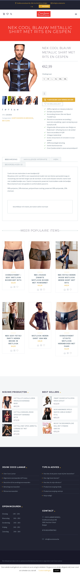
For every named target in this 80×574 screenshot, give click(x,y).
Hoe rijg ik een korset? (51, 478)
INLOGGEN (45, 6)
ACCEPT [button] (56, 570)
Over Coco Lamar (10, 474)
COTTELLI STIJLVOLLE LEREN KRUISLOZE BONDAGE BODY (24, 400)
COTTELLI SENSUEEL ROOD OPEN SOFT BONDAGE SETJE (23, 414)
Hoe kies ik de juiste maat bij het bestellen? (59, 474)
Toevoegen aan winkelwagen (60, 100)
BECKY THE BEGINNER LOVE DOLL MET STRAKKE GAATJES (64, 426)
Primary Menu (76, 14)
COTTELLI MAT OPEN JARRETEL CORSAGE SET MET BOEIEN (25, 428)
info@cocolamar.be (59, 3)
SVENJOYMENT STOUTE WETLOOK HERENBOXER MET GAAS (66, 341)
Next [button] (39, 100)
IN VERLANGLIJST (54, 104)
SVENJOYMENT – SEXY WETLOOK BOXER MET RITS (13, 277)
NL (32, 7)
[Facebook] (2, 109)
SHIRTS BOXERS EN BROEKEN (22, 118)
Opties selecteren (11, 287)
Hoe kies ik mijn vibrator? (53, 482)
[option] (20, 67)
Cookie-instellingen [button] (45, 570)
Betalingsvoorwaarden (12, 487)
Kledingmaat (47, 74)
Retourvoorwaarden (11, 491)
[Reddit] (17, 109)
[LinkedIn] (14, 109)
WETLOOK (6, 121)
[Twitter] (5, 109)
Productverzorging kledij (52, 487)
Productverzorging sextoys (53, 491)
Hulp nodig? (48, 495)
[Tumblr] (11, 109)
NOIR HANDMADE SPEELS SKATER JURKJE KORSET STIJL (63, 412)
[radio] (44, 79)
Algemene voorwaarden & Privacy (15, 478)
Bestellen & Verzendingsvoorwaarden (17, 482)
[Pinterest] (8, 109)
